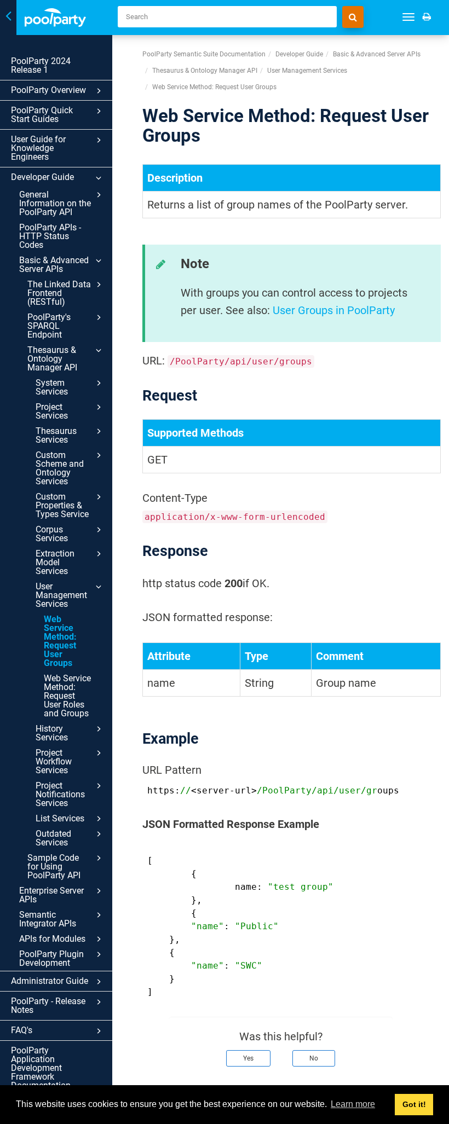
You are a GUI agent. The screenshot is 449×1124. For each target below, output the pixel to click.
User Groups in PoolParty (334, 310)
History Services (52, 733)
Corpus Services (52, 533)
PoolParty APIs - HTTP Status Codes (50, 236)
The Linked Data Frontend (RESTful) (59, 293)
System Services (52, 387)
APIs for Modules (52, 939)
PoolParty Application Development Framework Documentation (41, 1068)
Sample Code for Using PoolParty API (53, 866)
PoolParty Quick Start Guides (42, 114)
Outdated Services (53, 838)
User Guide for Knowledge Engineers (38, 148)
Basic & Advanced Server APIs (54, 264)
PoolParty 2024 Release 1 (41, 65)
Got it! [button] (414, 1104)
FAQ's (21, 1030)
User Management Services (61, 595)
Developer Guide (42, 177)
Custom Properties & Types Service (62, 505)
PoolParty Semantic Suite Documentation (204, 54)
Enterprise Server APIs (51, 895)
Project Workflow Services (54, 761)
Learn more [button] (353, 1104)
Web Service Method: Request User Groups (60, 641)
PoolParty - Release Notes (48, 1005)
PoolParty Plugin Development (51, 958)
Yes (248, 1058)
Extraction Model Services (55, 562)
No (313, 1058)
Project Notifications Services (60, 794)
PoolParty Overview (48, 90)
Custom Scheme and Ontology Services (60, 468)
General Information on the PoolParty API (55, 203)
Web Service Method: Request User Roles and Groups (67, 696)
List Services (60, 818)
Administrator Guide (49, 981)
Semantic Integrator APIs (47, 919)
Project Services (52, 411)
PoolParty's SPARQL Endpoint (49, 326)
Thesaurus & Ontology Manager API (52, 359)
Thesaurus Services (56, 435)
